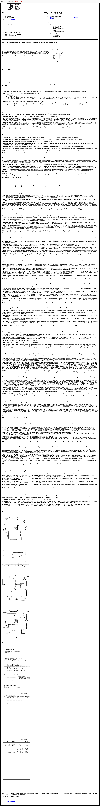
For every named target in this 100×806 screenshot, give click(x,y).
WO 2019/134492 (53, 23)
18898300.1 (13, 19)
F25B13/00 (76, 17)
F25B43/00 (52, 17)
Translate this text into (4, 1)
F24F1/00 (51, 18)
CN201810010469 (8, 801)
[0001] (13, 801)
